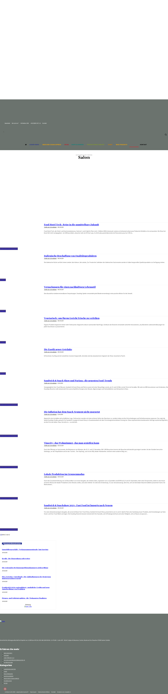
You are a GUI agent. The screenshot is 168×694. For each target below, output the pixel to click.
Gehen (85, 201)
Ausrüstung (85, 184)
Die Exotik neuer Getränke (58, 349)
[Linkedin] (118, 130)
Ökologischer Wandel (86, 217)
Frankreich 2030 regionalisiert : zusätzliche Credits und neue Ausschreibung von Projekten (26, 588)
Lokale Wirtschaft (86, 180)
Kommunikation (85, 170)
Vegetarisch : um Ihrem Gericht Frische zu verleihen (71, 318)
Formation (86, 191)
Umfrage (85, 212)
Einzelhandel (86, 210)
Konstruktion (86, 175)
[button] (165, 134)
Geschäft (85, 166)
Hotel (85, 192)
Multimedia (86, 206)
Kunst (85, 163)
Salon (2, 280)
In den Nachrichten (8, 249)
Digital (86, 208)
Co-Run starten (85, 213)
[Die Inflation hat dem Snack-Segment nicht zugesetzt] (21, 423)
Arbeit (86, 205)
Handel (86, 168)
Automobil (86, 164)
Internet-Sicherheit (85, 177)
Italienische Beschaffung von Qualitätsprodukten (70, 256)
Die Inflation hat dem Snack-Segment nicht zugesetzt (72, 412)
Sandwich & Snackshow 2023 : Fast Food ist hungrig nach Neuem (78, 505)
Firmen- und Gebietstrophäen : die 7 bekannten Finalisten (24, 598)
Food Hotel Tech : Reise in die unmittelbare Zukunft (71, 224)
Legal (85, 199)
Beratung (85, 173)
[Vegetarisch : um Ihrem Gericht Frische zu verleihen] (21, 329)
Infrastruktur (86, 196)
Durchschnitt (86, 203)
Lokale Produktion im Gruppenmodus (64, 474)
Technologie (85, 215)
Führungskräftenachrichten (12, 543)
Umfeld (86, 182)
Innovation (86, 198)
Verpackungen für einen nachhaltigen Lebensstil (70, 287)
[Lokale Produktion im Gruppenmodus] (21, 485)
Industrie (85, 194)
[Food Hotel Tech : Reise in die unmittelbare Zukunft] (21, 236)
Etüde (85, 185)
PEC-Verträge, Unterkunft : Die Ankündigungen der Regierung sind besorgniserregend (26, 577)
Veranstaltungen (86, 187)
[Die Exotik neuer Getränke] (21, 361)
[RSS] (122, 130)
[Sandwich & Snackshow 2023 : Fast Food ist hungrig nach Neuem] (21, 517)
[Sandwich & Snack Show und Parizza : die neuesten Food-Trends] (21, 392)
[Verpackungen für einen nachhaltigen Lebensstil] (21, 298)
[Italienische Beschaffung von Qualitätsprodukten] (21, 267)
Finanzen (85, 189)
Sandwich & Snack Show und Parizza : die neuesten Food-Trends (78, 380)
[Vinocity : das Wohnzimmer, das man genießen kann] (21, 454)
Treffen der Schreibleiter (50, 227)
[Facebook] (114, 130)
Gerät (85, 178)
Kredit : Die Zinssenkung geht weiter (16, 559)
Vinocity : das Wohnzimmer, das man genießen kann (71, 443)
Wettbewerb (85, 171)
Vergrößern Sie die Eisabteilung (86, 219)
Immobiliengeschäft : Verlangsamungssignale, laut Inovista (25, 550)
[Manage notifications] (5, 688)
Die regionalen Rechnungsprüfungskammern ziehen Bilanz (25, 568)
